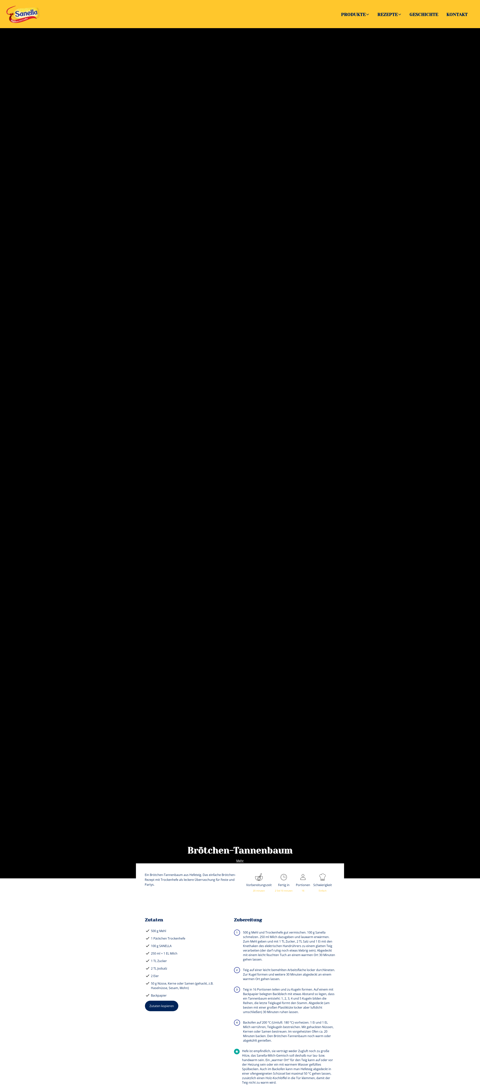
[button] (368, 14)
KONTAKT (457, 14)
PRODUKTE (353, 14)
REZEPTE (387, 14)
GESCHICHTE (424, 14)
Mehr (240, 861)
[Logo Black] (24, 5)
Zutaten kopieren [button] (161, 1006)
